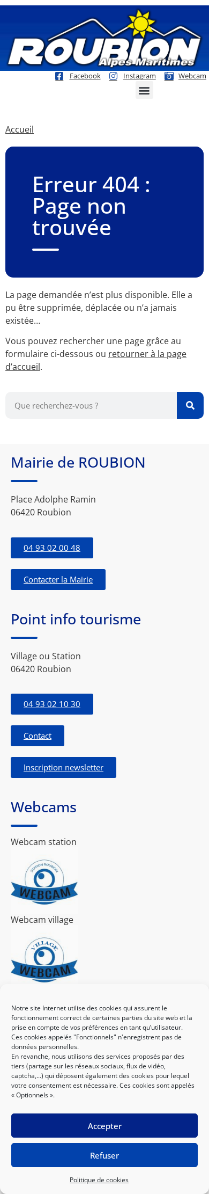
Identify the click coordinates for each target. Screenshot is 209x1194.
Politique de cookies (99, 1179)
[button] (144, 90)
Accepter (105, 1125)
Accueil (19, 129)
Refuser (104, 1155)
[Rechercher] (190, 405)
